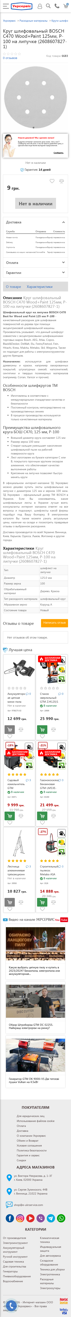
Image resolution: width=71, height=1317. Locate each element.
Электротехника (50, 1274)
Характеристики (39, 286)
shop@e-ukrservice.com (28, 1205)
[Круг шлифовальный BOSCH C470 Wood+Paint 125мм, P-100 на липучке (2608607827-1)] (35, 97)
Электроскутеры (50, 1288)
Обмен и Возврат (27, 1140)
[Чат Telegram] (51, 1218)
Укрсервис (9, 20)
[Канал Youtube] (30, 1218)
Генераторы (10, 1271)
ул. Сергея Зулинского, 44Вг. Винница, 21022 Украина (30, 1191)
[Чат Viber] (40, 1218)
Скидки (21, 1160)
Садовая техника (13, 1261)
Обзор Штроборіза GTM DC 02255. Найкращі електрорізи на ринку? (31, 1026)
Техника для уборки (52, 1269)
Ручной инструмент (15, 1256)
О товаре (13, 286)
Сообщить (59, 152)
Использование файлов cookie (35, 1121)
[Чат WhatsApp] (61, 1218)
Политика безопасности (32, 1150)
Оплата (21, 1126)
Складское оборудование (49, 1262)
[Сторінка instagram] (20, 1218)
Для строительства (14, 1266)
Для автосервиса (50, 1255)
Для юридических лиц (30, 1116)
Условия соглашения (29, 1145)
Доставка (22, 1131)
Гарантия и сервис (28, 1155)
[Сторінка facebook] (10, 1218)
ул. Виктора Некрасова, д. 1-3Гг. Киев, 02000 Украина (33, 1178)
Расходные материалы (47, 1281)
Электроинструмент (15, 1243)
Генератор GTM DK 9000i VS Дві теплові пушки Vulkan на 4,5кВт (34, 1080)
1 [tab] (34, 128)
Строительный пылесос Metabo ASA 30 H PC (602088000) (49, 874)
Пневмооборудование (17, 1276)
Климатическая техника (49, 1240)
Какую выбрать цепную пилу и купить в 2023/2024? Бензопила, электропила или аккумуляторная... (34, 970)
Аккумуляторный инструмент (13, 1249)
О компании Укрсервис (31, 1135)
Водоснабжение (13, 1281)
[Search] (48, 6)
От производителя (14, 1238)
